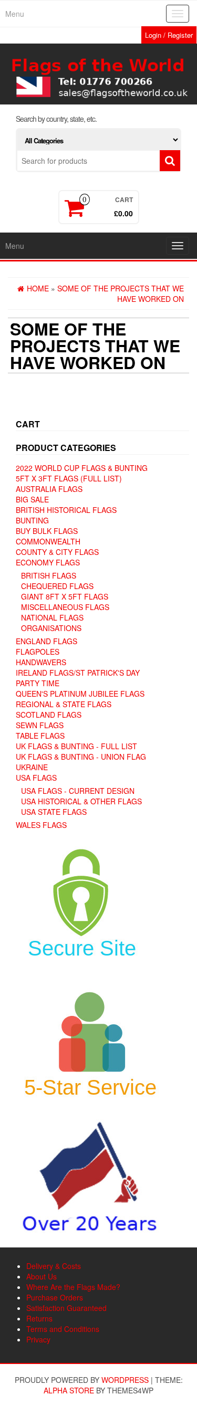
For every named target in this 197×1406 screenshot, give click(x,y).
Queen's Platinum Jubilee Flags (80, 693)
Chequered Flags (57, 586)
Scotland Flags (48, 714)
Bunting (32, 520)
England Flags (46, 641)
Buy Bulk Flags (47, 531)
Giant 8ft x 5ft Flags (64, 596)
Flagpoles (37, 651)
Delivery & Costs (53, 1266)
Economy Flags (48, 562)
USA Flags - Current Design (77, 790)
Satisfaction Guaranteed (66, 1308)
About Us (41, 1276)
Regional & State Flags (63, 704)
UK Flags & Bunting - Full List (76, 746)
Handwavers (41, 662)
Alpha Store (69, 1390)
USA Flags (36, 777)
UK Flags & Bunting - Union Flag (81, 756)
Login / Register (169, 35)
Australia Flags (49, 489)
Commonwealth (48, 541)
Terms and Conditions (62, 1329)
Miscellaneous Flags (65, 607)
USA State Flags (54, 811)
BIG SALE (32, 499)
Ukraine (32, 767)
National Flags (52, 617)
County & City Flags (57, 552)
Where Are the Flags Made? (73, 1287)
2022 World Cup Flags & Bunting (82, 468)
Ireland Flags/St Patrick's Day (78, 672)
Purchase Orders (54, 1297)
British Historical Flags (66, 510)
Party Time (37, 683)
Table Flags (40, 735)
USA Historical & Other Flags (81, 801)
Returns (39, 1318)
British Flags (48, 575)
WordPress (125, 1379)
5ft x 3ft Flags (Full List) (69, 478)
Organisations (51, 628)
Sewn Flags (40, 725)
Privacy (38, 1339)
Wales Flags (41, 825)
